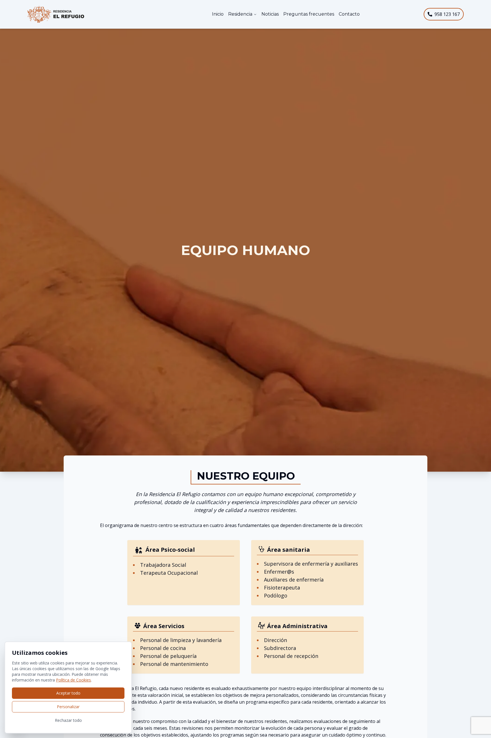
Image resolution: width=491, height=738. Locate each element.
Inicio (218, 14)
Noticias (270, 14)
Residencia (240, 14)
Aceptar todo (68, 693)
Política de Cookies (73, 680)
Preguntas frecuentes (308, 14)
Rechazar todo (68, 720)
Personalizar (68, 706)
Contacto (349, 14)
